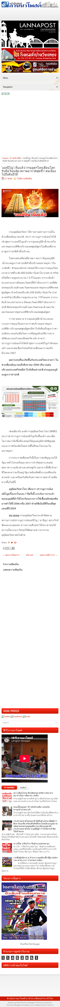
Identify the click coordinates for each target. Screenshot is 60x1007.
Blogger (36, 944)
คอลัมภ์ (23, 787)
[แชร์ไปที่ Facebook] (13, 548)
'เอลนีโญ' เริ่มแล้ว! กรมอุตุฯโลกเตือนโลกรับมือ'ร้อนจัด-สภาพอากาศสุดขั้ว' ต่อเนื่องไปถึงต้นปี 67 (29, 171)
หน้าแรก (29, 555)
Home (5, 158)
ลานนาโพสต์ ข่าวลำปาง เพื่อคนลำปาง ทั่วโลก (33, 998)
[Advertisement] (30, 125)
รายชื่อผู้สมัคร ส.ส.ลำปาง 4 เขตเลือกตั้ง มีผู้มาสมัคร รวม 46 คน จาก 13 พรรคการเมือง (35, 859)
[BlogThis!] (7, 548)
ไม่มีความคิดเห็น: (24, 178)
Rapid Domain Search (44, 1005)
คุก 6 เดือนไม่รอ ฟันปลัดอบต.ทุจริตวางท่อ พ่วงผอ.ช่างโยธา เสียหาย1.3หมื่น (33, 794)
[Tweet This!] (12, 542)
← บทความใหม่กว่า (11, 555)
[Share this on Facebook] (9, 542)
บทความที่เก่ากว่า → (49, 555)
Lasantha (47, 1003)
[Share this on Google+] (16, 542)
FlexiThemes (21, 1003)
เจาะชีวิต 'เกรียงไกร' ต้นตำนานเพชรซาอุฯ (31, 843)
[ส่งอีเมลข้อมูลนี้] (4, 548)
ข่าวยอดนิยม (9, 787)
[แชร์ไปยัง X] (10, 548)
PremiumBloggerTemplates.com (20, 1005)
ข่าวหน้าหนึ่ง (15, 158)
